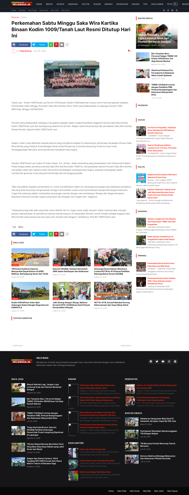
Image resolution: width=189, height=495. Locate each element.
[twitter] (168, 10)
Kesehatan (122, 4)
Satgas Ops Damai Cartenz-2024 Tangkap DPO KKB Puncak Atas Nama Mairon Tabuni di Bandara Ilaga (44, 461)
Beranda (15, 17)
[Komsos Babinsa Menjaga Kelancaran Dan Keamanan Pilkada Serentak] (131, 459)
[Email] (61, 44)
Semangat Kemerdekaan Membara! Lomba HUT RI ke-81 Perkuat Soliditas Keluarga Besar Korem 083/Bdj (112, 271)
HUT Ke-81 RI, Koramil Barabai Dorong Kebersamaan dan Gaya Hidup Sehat (112, 303)
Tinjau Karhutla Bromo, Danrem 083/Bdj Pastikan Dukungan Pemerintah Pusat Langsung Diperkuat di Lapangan (45, 431)
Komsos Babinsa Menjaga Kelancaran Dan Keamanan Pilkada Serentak (157, 457)
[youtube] (172, 10)
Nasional (73, 4)
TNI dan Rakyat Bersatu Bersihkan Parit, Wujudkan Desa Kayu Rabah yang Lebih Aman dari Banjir (45, 446)
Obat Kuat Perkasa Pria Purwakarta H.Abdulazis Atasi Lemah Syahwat (162, 72)
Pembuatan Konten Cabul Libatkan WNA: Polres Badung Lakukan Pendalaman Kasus (161, 281)
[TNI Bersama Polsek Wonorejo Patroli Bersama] (131, 446)
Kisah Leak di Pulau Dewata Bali (92, 449)
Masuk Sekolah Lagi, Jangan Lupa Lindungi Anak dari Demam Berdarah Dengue (44, 387)
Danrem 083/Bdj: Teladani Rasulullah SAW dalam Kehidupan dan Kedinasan (71, 270)
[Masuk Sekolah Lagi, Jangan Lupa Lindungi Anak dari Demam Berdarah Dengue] (18, 387)
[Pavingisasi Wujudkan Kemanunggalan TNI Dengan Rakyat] (131, 434)
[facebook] (164, 10)
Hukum (97, 4)
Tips (145, 4)
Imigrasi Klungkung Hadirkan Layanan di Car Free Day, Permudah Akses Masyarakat (161, 148)
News (23, 17)
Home (39, 4)
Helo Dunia (43, 10)
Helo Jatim (55, 10)
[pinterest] (177, 10)
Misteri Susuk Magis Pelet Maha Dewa (95, 472)
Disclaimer (157, 4)
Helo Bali (22, 10)
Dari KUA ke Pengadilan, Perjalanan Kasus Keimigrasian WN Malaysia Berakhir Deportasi (161, 130)
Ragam (135, 4)
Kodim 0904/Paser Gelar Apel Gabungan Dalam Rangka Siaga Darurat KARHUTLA (30, 305)
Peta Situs (172, 4)
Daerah (108, 4)
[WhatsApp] (51, 44)
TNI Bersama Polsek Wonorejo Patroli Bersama (157, 444)
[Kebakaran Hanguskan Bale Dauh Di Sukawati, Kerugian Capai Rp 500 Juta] (131, 421)
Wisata (60, 4)
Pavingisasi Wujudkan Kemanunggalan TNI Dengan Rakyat (158, 432)
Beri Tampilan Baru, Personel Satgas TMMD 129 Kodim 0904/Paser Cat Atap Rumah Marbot (164, 57)
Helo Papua (32, 10)
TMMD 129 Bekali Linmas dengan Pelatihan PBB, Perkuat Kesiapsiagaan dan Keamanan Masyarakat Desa (164, 89)
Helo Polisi (65, 10)
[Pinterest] (56, 44)
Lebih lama (125, 345)
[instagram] (169, 361)
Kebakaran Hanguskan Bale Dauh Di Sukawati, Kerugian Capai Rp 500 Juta (158, 419)
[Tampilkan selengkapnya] (67, 44)
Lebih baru (18, 345)
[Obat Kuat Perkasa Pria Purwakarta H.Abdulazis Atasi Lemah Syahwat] (143, 73)
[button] (175, 4)
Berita (49, 4)
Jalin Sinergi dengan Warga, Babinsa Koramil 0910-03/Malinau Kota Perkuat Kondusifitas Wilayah (71, 305)
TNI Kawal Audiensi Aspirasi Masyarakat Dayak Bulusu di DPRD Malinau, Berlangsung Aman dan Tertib (29, 271)
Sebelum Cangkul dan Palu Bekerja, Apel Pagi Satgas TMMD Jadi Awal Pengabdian (161, 221)
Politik (86, 4)
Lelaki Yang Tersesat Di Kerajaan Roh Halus (97, 461)
